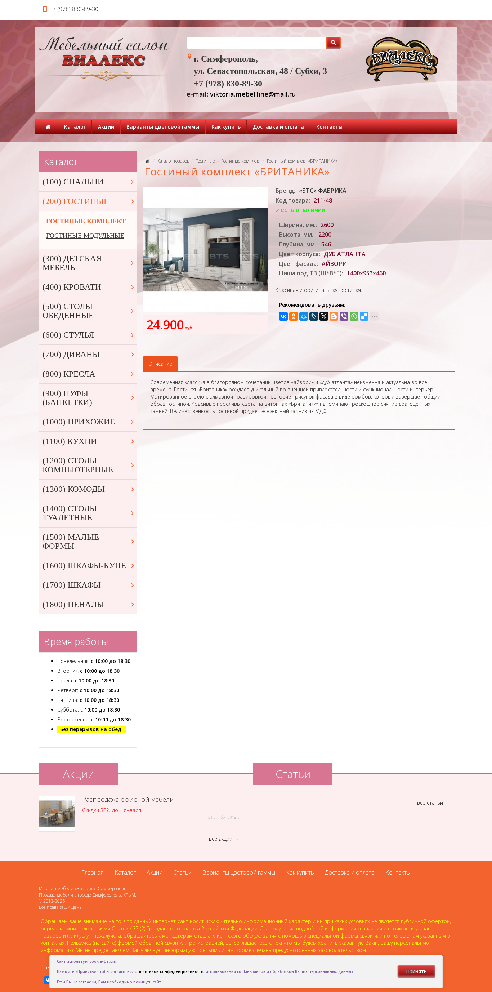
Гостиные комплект (241, 161)
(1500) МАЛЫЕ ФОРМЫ (71, 542)
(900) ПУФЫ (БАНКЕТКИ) (67, 398)
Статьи (182, 872)
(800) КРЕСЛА (69, 373)
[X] (323, 316)
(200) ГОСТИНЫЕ (76, 201)
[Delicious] (364, 316)
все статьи (430, 802)
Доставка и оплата (278, 126)
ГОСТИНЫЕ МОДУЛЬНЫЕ (85, 235)
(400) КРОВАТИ (72, 287)
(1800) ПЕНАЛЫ (73, 604)
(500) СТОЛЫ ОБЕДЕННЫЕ (68, 311)
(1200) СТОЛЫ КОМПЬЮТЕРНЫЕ (78, 465)
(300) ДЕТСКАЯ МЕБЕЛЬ (72, 263)
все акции (220, 838)
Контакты (329, 126)
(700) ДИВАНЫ (71, 354)
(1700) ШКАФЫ (72, 585)
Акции (106, 126)
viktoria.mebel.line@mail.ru (253, 94)
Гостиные (205, 161)
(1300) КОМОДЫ (74, 489)
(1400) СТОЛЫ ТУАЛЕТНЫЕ (70, 513)
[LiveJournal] (313, 316)
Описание (160, 363)
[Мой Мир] (303, 316)
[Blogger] (334, 316)
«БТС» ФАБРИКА (322, 191)
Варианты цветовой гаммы (162, 126)
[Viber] (344, 316)
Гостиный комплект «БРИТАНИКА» (302, 161)
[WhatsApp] (354, 316)
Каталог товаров (173, 161)
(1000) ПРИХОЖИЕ (79, 421)
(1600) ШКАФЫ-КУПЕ (84, 565)
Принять (416, 971)
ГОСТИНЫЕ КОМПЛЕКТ (86, 221)
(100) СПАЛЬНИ (73, 181)
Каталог (75, 126)
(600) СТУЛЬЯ (68, 334)
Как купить (226, 126)
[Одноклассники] (293, 316)
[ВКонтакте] (283, 316)
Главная (92, 872)
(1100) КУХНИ (70, 441)
